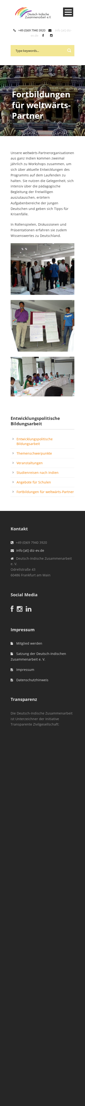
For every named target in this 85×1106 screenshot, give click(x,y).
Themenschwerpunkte (34, 453)
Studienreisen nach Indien (38, 472)
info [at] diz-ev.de (30, 550)
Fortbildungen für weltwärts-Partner (45, 492)
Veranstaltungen (30, 463)
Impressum (24, 669)
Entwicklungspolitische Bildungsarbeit (35, 441)
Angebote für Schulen (34, 482)
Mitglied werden (28, 643)
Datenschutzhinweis (31, 680)
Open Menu (68, 12)
